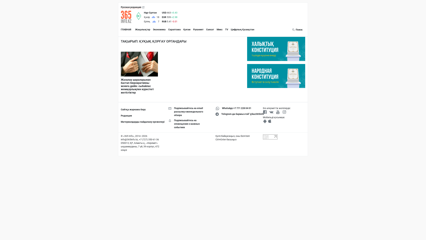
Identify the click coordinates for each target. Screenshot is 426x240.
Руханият (198, 29)
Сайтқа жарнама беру (133, 109)
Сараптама (174, 29)
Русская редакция (131, 7)
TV (226, 29)
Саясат (210, 29)
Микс (219, 29)
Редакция (126, 115)
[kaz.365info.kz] (128, 16)
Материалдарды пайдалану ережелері (142, 121)
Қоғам (187, 29)
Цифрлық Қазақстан (242, 29)
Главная (126, 29)
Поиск (299, 29)
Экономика (159, 29)
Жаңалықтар (142, 29)
